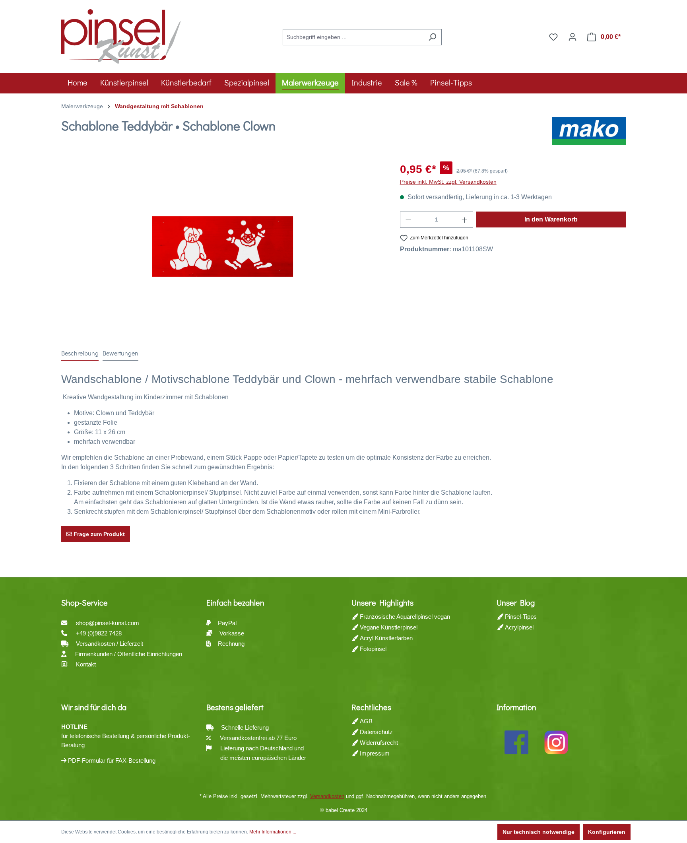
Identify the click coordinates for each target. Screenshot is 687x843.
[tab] (80, 353)
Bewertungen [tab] (120, 353)
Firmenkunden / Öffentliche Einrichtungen (128, 654)
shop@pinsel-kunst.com (107, 623)
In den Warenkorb (551, 219)
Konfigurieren (606, 832)
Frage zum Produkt (98, 534)
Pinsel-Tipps (520, 616)
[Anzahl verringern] (408, 220)
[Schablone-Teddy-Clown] (222, 246)
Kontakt (86, 664)
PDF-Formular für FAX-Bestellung (110, 760)
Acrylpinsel (518, 627)
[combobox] (353, 37)
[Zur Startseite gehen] (120, 35)
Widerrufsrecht (378, 742)
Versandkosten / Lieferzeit (110, 643)
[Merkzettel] (553, 37)
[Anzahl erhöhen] (464, 220)
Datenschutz (375, 731)
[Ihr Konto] (572, 37)
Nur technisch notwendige (538, 832)
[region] (222, 246)
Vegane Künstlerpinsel (387, 627)
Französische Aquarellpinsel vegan (404, 616)
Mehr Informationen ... (272, 832)
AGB (365, 721)
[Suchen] (432, 37)
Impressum (374, 753)
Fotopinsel (372, 648)
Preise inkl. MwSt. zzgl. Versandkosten (448, 182)
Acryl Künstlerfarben (385, 638)
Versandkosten (327, 796)
